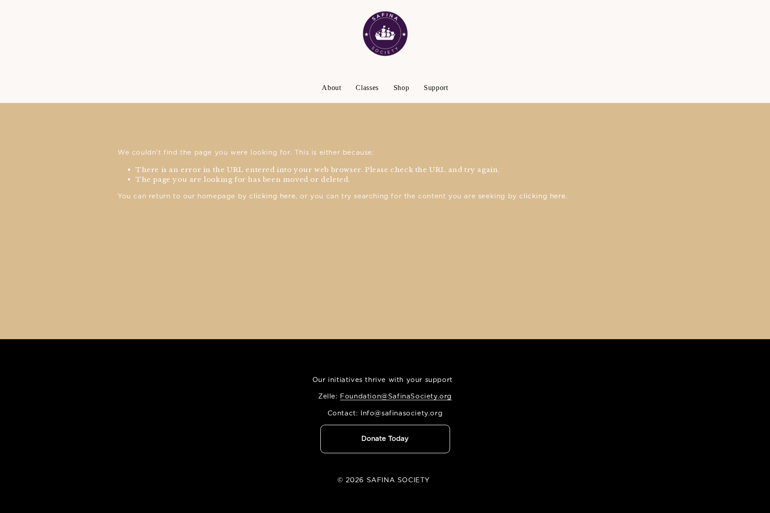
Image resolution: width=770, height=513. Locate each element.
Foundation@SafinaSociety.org (396, 396)
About (331, 87)
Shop (401, 87)
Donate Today (385, 438)
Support (436, 87)
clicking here (272, 196)
